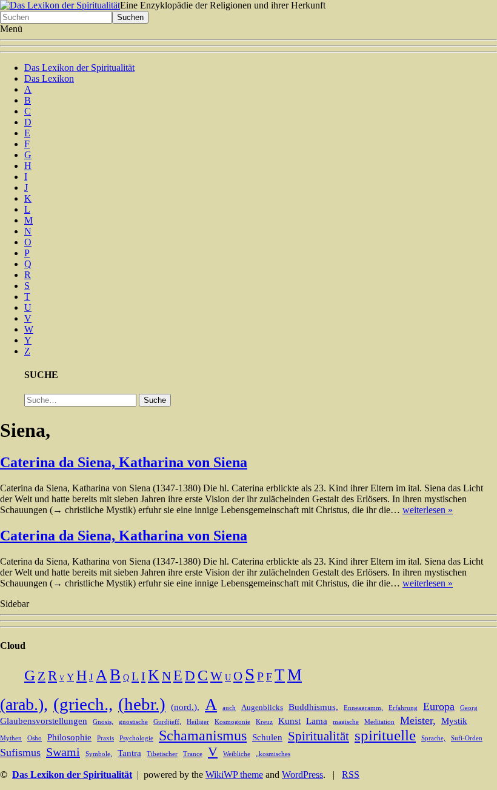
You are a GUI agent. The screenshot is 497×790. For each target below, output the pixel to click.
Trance (192, 754)
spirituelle (385, 735)
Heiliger (198, 722)
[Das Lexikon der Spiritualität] (60, 5)
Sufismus (20, 752)
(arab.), (24, 704)
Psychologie (136, 738)
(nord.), (185, 707)
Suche (155, 400)
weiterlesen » (427, 510)
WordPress (302, 774)
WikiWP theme (234, 774)
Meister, (418, 720)
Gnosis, (103, 722)
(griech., (83, 704)
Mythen (11, 738)
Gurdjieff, (167, 722)
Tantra (129, 753)
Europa (439, 706)
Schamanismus (203, 735)
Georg (469, 708)
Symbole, (98, 754)
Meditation (379, 722)
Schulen (267, 737)
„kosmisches (273, 754)
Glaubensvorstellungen (43, 721)
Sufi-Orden (466, 738)
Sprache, (433, 738)
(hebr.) (141, 704)
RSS (350, 774)
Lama (316, 721)
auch (229, 708)
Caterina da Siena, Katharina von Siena (123, 462)
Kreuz (264, 722)
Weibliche (236, 754)
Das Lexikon (49, 78)
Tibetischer (162, 754)
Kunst (289, 721)
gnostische (133, 722)
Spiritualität (318, 736)
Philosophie (69, 737)
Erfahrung (403, 708)
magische (346, 722)
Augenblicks (262, 707)
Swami (63, 751)
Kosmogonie (232, 722)
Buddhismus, (313, 707)
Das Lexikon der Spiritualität (79, 67)
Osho (34, 738)
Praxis (105, 738)
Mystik (454, 721)
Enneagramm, (363, 708)
